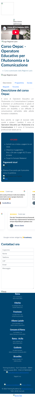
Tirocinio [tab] (15, 87)
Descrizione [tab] (7, 83)
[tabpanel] (17, 110)
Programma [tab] (19, 83)
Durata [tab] (29, 83)
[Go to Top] (17, 395)
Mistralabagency (27, 389)
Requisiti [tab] (6, 87)
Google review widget (12, 237)
